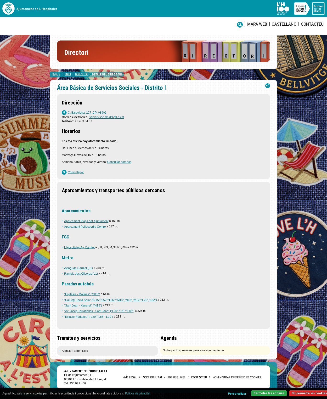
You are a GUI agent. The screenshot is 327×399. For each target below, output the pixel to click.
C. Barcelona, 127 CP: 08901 (87, 112)
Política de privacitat (137, 393)
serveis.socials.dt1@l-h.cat (106, 117)
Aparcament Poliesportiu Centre (85, 226)
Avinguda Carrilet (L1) (78, 268)
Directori (81, 74)
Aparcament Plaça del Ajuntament (86, 221)
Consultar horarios (119, 162)
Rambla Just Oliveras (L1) (81, 273)
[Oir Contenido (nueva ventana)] (267, 87)
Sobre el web (177, 377)
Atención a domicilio (75, 351)
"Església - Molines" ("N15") (82, 294)
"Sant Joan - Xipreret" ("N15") (83, 305)
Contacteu (312, 24)
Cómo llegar (76, 172)
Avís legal (130, 377)
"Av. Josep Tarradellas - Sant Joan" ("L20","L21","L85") (99, 311)
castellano (284, 24)
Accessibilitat (152, 377)
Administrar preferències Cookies (237, 377)
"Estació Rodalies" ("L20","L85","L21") (88, 316)
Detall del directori (107, 74)
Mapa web (257, 24)
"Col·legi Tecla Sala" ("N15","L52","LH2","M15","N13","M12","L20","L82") (110, 299)
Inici (68, 74)
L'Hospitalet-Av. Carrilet (79, 247)
